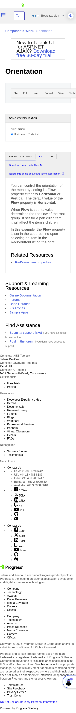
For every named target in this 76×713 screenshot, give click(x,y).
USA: (28, 471)
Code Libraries (20, 304)
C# (40, 156)
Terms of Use (15, 684)
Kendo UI (6, 366)
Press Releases (17, 599)
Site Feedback (16, 688)
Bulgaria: (30, 481)
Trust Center (14, 695)
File (16, 93)
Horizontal (19, 134)
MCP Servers (8, 373)
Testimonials (15, 454)
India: (29, 478)
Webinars (13, 420)
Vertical (35, 134)
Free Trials (14, 383)
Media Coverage (17, 602)
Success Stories (17, 451)
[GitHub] (16, 515)
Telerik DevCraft (10, 359)
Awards (12, 595)
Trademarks (48, 664)
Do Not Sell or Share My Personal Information (28, 701)
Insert (36, 93)
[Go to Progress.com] (11, 568)
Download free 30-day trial (35, 53)
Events (11, 435)
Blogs (10, 417)
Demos (11, 403)
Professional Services (20, 424)
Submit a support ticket (26, 332)
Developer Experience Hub (24, 399)
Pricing (11, 386)
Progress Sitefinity (27, 708)
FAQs (10, 438)
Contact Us (14, 467)
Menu (30, 31)
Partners (12, 427)
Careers (12, 606)
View (61, 93)
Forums (15, 299)
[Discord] (16, 519)
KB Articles (17, 308)
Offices (11, 609)
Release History (17, 410)
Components (14, 31)
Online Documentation (25, 295)
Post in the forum (22, 341)
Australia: (31, 485)
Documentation (16, 406)
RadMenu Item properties (33, 262)
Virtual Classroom (18, 431)
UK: (28, 474)
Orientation (44, 31)
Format (49, 93)
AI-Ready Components (31, 373)
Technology (14, 592)
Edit (25, 93)
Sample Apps (19, 312)
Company (13, 588)
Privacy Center (16, 692)
